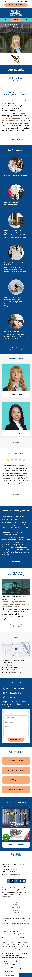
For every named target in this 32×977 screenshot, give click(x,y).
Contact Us (16, 19)
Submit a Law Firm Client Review (16, 501)
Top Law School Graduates (16, 770)
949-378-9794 (12, 667)
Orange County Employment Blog (16, 573)
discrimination (22, 113)
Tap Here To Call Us (16, 5)
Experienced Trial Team (16, 761)
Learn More (16, 139)
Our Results (16, 69)
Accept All (10, 968)
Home (5, 19)
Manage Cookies (19, 934)
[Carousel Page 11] (26, 85)
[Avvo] (24, 881)
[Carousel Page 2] (3, 85)
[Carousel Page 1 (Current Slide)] (1, 85)
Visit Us (16, 637)
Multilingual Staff (16, 780)
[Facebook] (8, 881)
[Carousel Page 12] (28, 85)
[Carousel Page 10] (23, 85)
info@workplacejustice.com (12, 672)
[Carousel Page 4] (8, 85)
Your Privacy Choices (13, 931)
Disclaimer (16, 905)
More (26, 19)
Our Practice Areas (16, 150)
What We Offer (16, 752)
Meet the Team (16, 358)
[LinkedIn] (16, 881)
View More (16, 348)
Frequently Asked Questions (16, 510)
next (30, 827)
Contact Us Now (16, 740)
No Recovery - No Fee (16, 789)
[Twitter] (12, 881)
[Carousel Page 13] (31, 85)
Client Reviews (16, 453)
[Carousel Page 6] (13, 85)
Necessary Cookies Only (9, 972)
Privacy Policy (16, 907)
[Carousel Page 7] (16, 85)
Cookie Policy (7, 934)
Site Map (16, 910)
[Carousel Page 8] (18, 85)
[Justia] (20, 881)
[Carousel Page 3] (6, 85)
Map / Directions (8, 665)
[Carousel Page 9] (21, 85)
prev (2, 827)
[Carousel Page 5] (11, 85)
